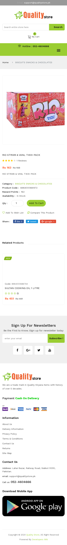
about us (7, 424)
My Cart (35, 36)
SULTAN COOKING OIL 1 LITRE (22, 288)
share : (6, 221)
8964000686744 (20, 284)
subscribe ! (56, 338)
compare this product (42, 212)
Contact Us (8, 443)
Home (5, 62)
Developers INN (40, 539)
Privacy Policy (9, 434)
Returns (6, 448)
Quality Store (32, 535)
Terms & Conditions (12, 438)
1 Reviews (22, 160)
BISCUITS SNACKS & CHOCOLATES (33, 183)
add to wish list (15, 212)
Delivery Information (13, 429)
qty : (4, 203)
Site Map (7, 453)
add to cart (36, 203)
